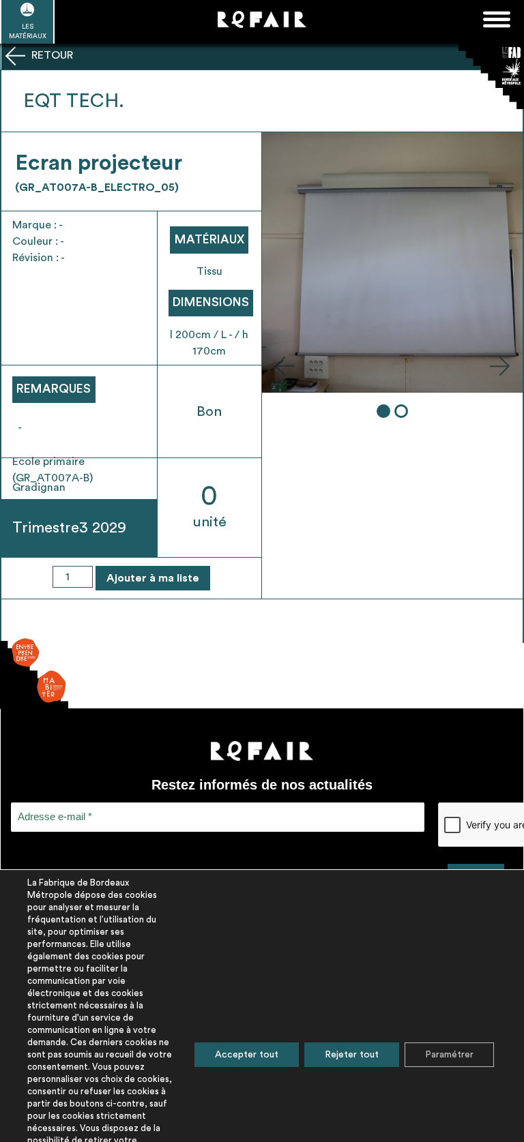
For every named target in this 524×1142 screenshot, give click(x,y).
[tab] (383, 411)
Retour (51, 55)
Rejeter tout (352, 1055)
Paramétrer (449, 1055)
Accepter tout (246, 1055)
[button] (284, 365)
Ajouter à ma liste (152, 578)
